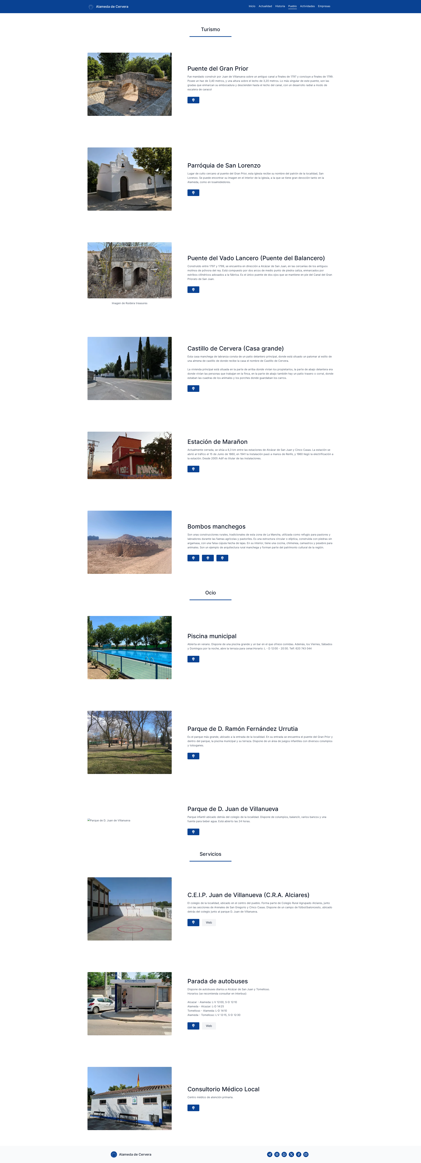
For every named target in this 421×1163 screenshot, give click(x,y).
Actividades (307, 6)
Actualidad (265, 6)
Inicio (252, 6)
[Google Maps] (193, 100)
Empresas (324, 6)
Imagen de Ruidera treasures (129, 303)
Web (209, 922)
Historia (280, 6)
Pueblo (292, 6)
